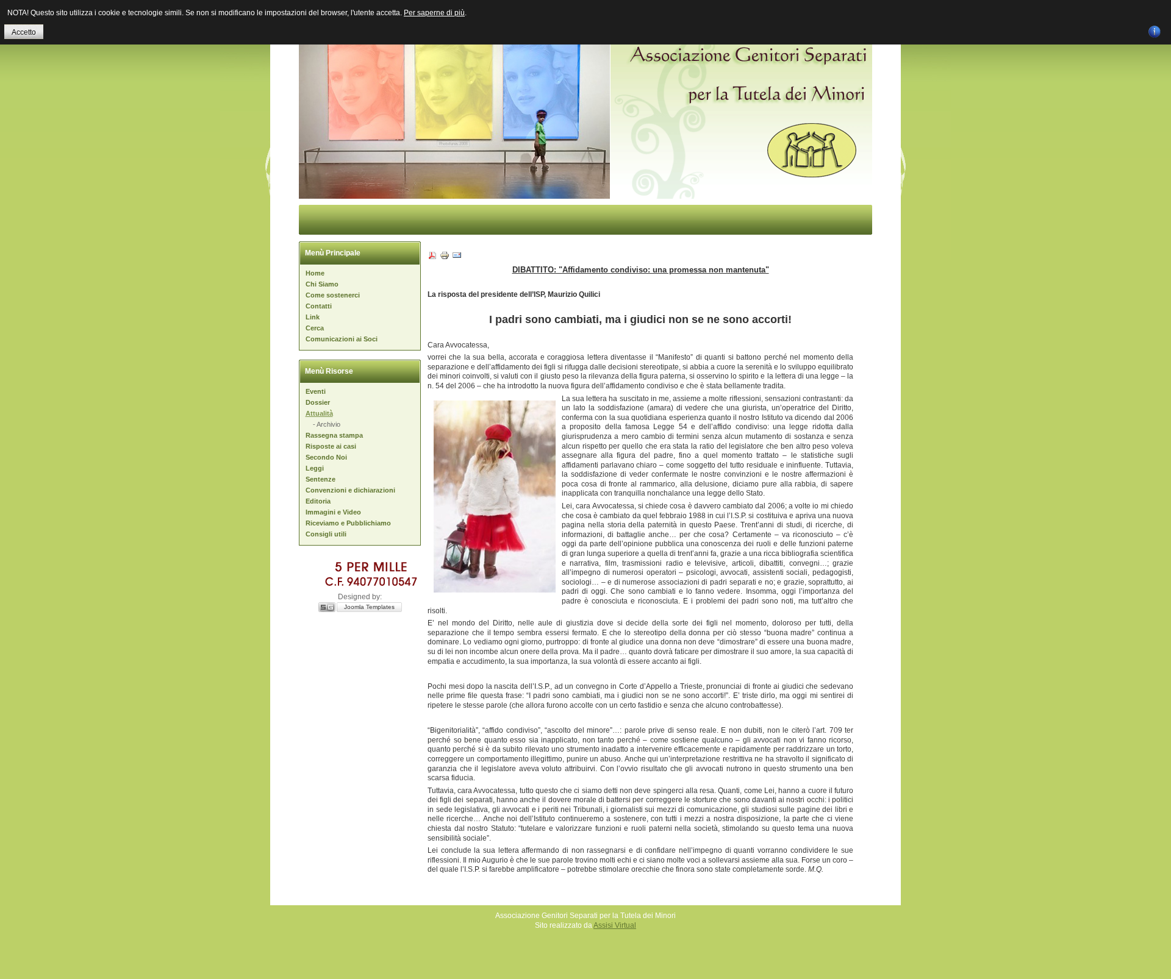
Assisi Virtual (614, 925)
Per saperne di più (434, 13)
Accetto (24, 32)
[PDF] (432, 258)
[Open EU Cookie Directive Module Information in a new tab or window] (1154, 30)
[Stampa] (444, 258)
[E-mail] (457, 258)
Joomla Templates (369, 606)
